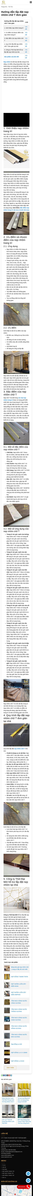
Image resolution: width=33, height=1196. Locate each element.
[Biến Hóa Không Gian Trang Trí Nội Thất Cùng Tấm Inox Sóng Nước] (24, 1111)
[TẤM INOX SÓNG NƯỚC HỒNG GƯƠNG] (7, 1027)
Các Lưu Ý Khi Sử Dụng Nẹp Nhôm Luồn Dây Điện (8, 1121)
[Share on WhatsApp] (2, 1075)
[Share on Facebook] (4, 1075)
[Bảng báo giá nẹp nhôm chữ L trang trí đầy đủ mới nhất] (7, 968)
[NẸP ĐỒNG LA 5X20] (7, 1061)
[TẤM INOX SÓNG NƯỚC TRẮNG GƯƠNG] (7, 1010)
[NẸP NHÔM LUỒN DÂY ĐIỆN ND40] (7, 985)
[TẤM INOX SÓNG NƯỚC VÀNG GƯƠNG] (7, 1002)
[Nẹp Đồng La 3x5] (7, 1044)
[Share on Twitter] (5, 1075)
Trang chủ (4, 6)
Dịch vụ (4, 1177)
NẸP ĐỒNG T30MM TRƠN (19, 976)
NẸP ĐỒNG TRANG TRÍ (8, 1175)
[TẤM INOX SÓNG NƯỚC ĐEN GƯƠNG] (7, 1036)
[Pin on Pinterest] (9, 1075)
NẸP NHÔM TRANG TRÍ (8, 1171)
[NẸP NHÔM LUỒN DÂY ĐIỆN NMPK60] (7, 993)
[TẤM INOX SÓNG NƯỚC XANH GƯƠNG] (7, 1019)
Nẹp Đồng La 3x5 (16, 1044)
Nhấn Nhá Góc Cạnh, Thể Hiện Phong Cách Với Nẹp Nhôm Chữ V (8, 1100)
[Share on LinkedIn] (11, 1075)
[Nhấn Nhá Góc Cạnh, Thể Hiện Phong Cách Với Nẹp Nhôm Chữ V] (8, 1090)
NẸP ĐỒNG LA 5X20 (17, 1061)
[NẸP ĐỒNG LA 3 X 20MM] (7, 1052)
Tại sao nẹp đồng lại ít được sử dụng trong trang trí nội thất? (24, 1100)
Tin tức (11, 6)
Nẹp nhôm (7, 62)
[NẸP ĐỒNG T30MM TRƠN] (7, 977)
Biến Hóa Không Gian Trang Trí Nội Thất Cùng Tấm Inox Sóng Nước (24, 1121)
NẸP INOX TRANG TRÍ (8, 1173)
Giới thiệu (4, 1169)
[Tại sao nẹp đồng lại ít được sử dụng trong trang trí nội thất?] (24, 1090)
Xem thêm (10, 1067)
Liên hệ (4, 1167)
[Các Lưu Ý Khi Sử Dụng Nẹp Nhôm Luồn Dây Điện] (8, 1111)
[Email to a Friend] (7, 1075)
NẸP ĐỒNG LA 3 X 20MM (19, 1052)
